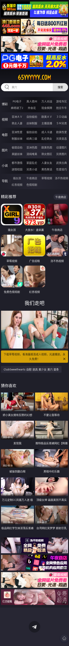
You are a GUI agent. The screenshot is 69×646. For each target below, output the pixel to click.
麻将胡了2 (17, 108)
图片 (5, 150)
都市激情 (17, 163)
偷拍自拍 (31, 132)
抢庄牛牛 (61, 108)
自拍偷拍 (31, 116)
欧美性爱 (61, 132)
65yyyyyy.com (34, 77)
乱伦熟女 (46, 138)
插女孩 (17, 178)
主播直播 (46, 123)
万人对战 (46, 101)
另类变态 (61, 138)
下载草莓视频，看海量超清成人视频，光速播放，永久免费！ (34, 356)
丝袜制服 (31, 123)
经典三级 (31, 138)
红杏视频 (17, 184)
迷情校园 (17, 169)
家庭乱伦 (31, 163)
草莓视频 (46, 178)
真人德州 (31, 101)
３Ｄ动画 (61, 116)
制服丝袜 (17, 138)
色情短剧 (31, 184)
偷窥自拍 (17, 147)
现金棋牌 (46, 108)
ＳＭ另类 (61, 123)
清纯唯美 (31, 154)
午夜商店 (31, 178)
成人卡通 (46, 132)
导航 (5, 181)
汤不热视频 (61, 178)
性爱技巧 (61, 169)
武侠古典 (61, 163)
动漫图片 (61, 147)
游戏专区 (61, 101)
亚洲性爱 (17, 132)
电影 (5, 135)
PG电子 (17, 101)
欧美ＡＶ (46, 116)
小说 (5, 165)
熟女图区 (46, 154)
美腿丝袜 (17, 154)
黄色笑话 (46, 169)
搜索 (60, 87)
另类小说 (31, 169)
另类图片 (61, 154)
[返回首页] (64, 638)
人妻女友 (46, 163)
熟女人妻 (17, 123)
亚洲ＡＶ (17, 116)
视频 (5, 119)
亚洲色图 (31, 147)
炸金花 (32, 108)
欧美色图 (46, 147)
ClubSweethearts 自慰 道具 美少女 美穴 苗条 (31, 369)
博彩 (5, 104)
